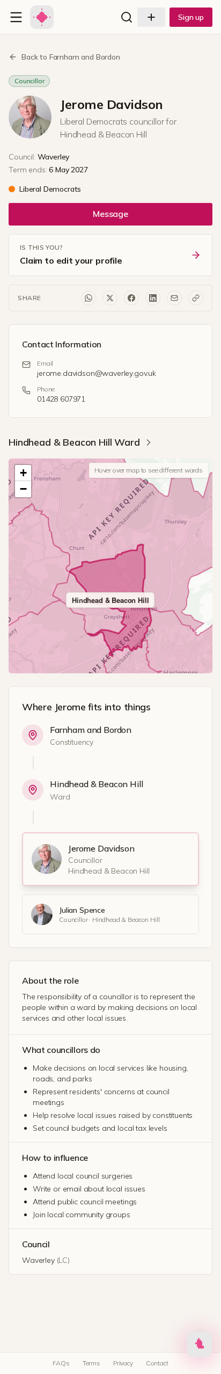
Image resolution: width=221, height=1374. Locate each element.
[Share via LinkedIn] (152, 298)
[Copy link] (195, 298)
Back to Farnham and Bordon (70, 57)
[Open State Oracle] (199, 1346)
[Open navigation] (16, 17)
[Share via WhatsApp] (88, 298)
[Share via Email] (174, 298)
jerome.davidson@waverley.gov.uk (96, 373)
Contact (157, 1363)
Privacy (123, 1363)
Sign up (191, 17)
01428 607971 (61, 399)
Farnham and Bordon (90, 729)
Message (110, 213)
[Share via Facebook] (131, 298)
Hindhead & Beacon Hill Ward (74, 442)
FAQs (61, 1363)
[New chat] (151, 17)
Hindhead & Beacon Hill (96, 784)
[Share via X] (109, 298)
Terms (91, 1363)
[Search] (126, 17)
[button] (23, 473)
